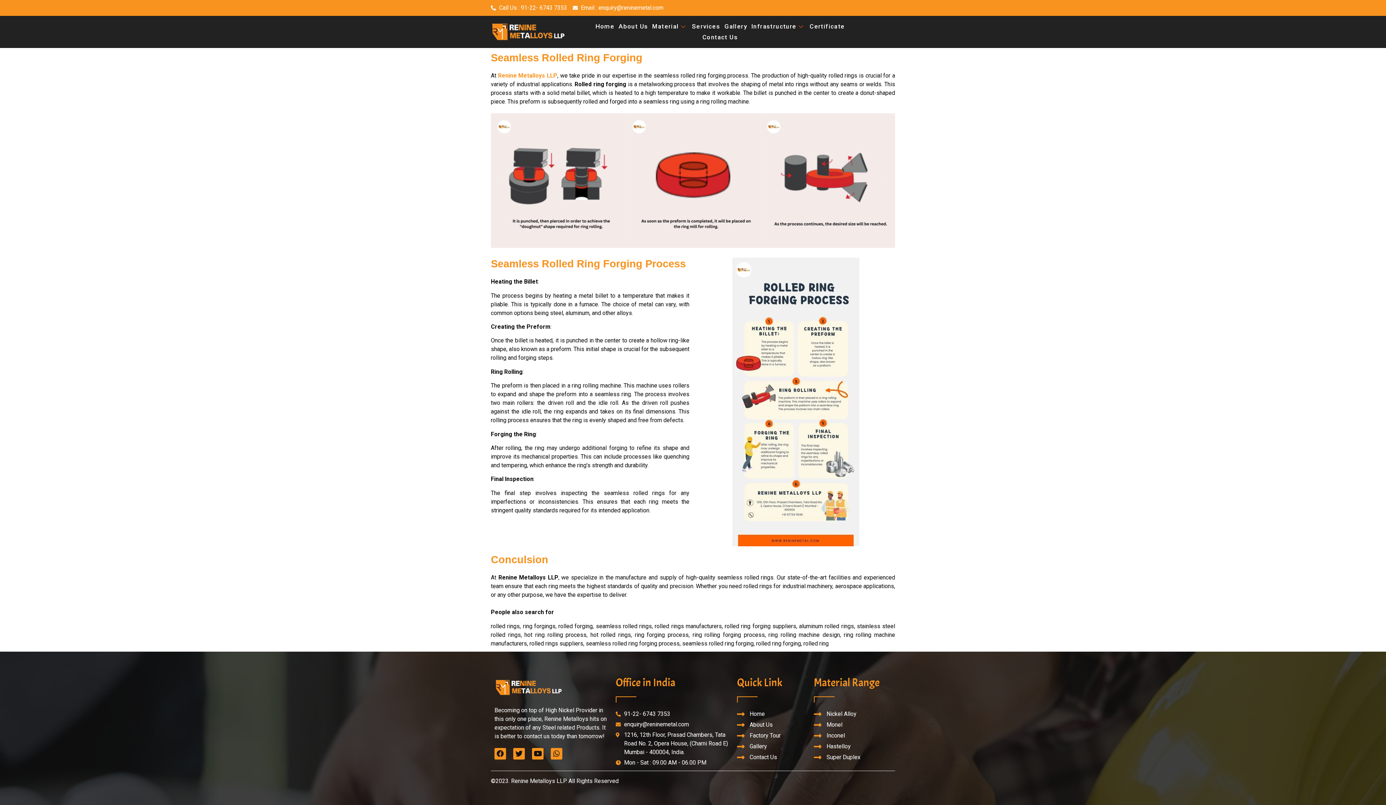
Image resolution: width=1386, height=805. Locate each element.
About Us (633, 26)
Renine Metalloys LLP (527, 75)
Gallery (735, 26)
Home (605, 26)
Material (665, 26)
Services (706, 26)
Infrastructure (774, 26)
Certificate (827, 26)
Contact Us (720, 37)
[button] (499, 182)
